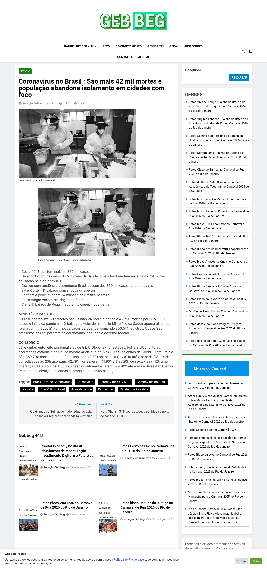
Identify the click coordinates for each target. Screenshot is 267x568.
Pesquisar (193, 70)
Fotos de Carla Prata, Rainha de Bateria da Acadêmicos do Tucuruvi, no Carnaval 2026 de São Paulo (219, 186)
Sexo (106, 46)
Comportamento (129, 46)
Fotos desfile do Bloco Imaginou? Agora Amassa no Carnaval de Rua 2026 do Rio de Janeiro (217, 328)
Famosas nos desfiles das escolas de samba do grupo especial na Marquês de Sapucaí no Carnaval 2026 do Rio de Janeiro (217, 442)
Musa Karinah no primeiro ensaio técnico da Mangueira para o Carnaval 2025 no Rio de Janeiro (216, 496)
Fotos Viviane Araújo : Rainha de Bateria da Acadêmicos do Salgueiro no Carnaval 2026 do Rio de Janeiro (217, 106)
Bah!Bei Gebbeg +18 (78, 46)
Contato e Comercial (133, 57)
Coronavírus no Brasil (151, 382)
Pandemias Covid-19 (134, 389)
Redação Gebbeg (33, 103)
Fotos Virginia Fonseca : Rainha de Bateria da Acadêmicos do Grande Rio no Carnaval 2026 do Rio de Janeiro (218, 123)
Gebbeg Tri (155, 46)
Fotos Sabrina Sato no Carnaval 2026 (212, 430)
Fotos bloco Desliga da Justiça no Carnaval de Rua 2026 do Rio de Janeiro (146, 507)
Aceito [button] (256, 561)
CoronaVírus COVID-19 (115, 382)
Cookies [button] (241, 561)
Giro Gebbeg (193, 46)
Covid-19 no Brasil (52, 389)
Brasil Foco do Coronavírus (51, 382)
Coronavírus (85, 382)
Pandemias (106, 389)
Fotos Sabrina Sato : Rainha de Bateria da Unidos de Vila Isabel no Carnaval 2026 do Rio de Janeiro (219, 140)
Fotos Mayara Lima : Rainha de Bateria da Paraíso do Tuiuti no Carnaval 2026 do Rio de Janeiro (218, 157)
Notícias (25, 71)
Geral (173, 46)
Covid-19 (27, 389)
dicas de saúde (81, 389)
